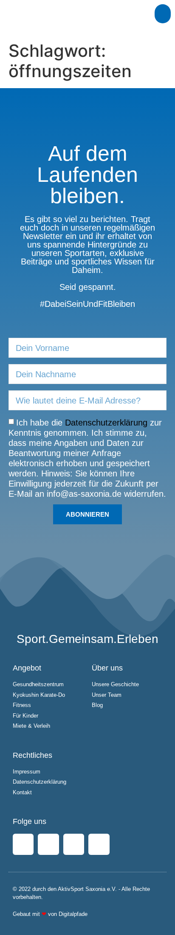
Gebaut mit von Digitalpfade (50, 914)
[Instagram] (48, 844)
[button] (163, 13)
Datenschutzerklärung (106, 422)
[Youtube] (73, 844)
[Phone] (98, 844)
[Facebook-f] (23, 844)
